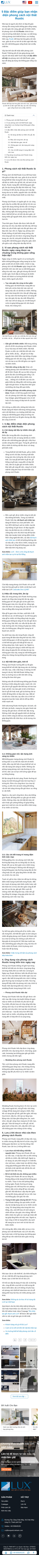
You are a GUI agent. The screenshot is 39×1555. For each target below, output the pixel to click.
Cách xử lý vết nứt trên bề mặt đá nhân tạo (21, 1328)
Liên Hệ (23, 1504)
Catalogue (4, 1504)
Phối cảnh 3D (5, 1507)
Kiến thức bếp (6, 1511)
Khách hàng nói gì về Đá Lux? (16, 1324)
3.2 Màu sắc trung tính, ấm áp (18, 140)
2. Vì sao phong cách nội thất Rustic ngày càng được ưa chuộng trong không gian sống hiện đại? (19, 125)
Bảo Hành (24, 1507)
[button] (35, 1419)
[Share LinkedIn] (15, 1339)
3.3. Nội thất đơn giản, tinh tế (17, 142)
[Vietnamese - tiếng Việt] (30, 2)
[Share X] (20, 1339)
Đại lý (23, 1501)
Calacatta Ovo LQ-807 (21, 589)
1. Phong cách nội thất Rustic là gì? (16, 120)
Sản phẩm (4, 1501)
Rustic (11, 39)
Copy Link (32, 1340)
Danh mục (10, 115)
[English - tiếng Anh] (24, 2)
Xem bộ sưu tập (18, 1396)
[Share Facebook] (25, 1339)
